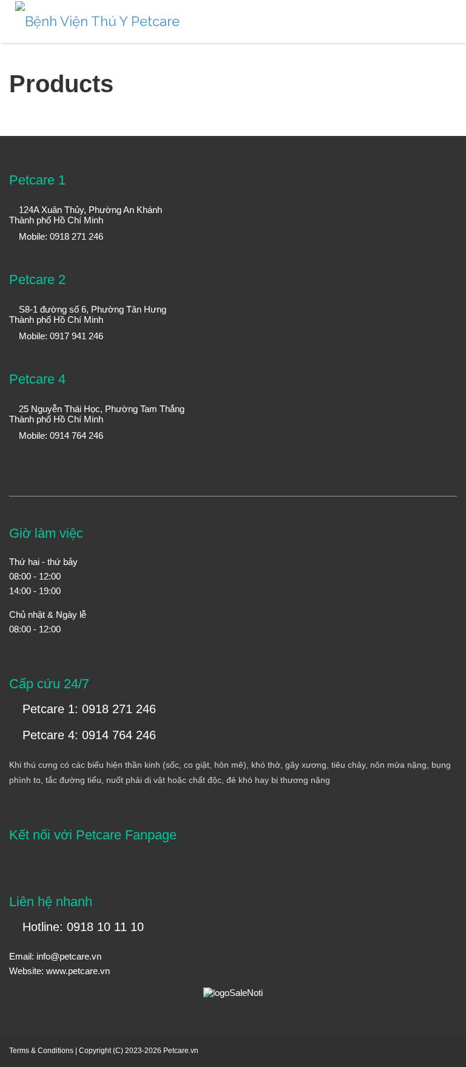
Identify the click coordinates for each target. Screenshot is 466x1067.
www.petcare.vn (78, 971)
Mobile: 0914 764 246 (59, 435)
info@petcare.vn (68, 956)
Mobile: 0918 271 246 (59, 236)
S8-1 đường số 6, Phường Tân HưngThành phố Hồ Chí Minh (87, 314)
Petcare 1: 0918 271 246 (87, 709)
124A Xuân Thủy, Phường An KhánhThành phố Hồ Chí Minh (85, 215)
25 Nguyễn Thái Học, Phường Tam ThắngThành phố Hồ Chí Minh (96, 414)
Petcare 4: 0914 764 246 (87, 735)
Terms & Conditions (41, 1050)
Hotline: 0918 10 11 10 (81, 926)
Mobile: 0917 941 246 (59, 336)
